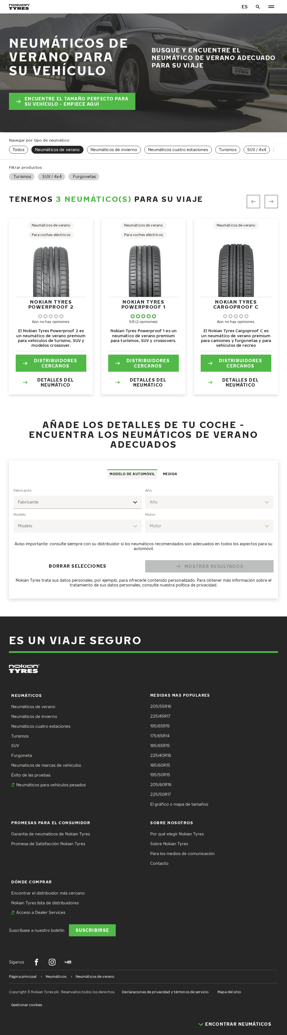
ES (244, 7)
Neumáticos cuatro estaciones (178, 149)
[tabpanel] (143, 539)
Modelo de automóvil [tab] (132, 474)
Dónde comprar (31, 881)
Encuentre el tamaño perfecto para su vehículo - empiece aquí (76, 101)
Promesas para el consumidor (51, 822)
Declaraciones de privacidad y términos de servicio (165, 992)
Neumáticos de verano (33, 706)
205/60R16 (161, 784)
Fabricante (22, 490)
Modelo (19, 514)
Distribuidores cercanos (55, 363)
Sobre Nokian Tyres (169, 843)
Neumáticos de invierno (114, 149)
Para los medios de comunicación (182, 853)
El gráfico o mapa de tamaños (179, 804)
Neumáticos (26, 695)
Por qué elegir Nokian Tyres (177, 833)
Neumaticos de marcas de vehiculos (46, 765)
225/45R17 (160, 716)
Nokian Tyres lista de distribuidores (45, 902)
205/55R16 (160, 706)
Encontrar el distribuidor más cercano (48, 893)
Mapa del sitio (229, 992)
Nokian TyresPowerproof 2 (51, 304)
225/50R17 (160, 794)
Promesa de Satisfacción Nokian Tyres (48, 843)
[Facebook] (36, 962)
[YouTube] (68, 962)
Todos (18, 149)
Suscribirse (92, 930)
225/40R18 (160, 755)
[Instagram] (52, 962)
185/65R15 (160, 745)
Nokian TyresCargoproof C (236, 304)
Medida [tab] (170, 474)
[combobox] (77, 502)
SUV (15, 745)
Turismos (228, 149)
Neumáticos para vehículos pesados (51, 784)
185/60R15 (160, 765)
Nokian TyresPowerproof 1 (143, 304)
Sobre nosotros (171, 822)
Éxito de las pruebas (30, 775)
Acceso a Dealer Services (40, 912)
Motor (150, 514)
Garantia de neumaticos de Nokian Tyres (50, 833)
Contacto (159, 863)
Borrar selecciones (77, 566)
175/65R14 (160, 735)
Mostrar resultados (213, 566)
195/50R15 (160, 774)
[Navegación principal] (271, 6)
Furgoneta (21, 755)
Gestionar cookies (26, 1005)
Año (148, 490)
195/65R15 (160, 726)
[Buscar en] (258, 6)
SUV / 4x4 (256, 149)
